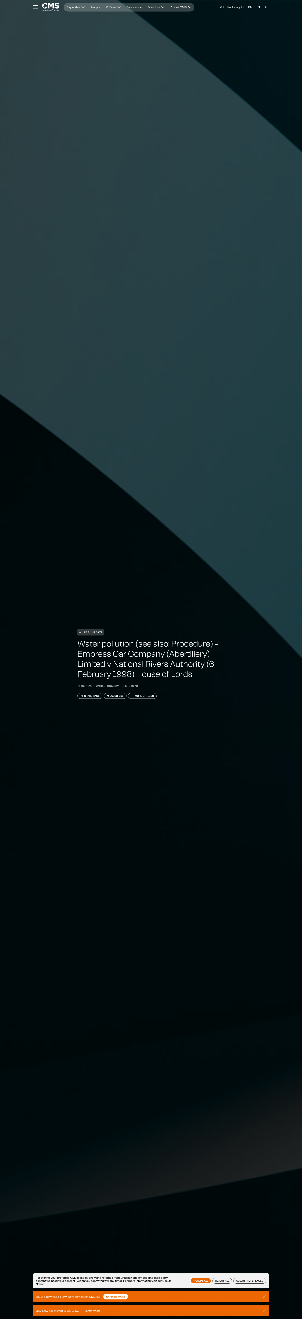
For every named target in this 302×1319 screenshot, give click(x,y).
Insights (154, 7)
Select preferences (249, 1280)
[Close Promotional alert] (264, 1297)
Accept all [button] (201, 1280)
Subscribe (117, 695)
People (95, 7)
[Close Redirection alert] (264, 1311)
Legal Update (92, 632)
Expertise (74, 7)
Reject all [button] (222, 1280)
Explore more (115, 1296)
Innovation (134, 7)
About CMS (178, 7)
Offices (111, 7)
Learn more (92, 1310)
